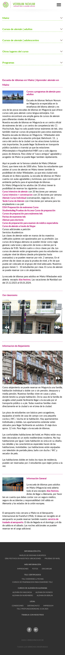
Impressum (48, 606)
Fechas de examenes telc (14, 217)
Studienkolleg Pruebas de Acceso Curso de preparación (28, 211)
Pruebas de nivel (52, 558)
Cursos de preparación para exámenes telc (22, 214)
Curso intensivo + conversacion (17, 195)
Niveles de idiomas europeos (32, 555)
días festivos (25, 280)
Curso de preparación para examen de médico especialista (30, 223)
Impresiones (22, 569)
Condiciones (18, 606)
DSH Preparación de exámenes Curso (20, 207)
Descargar (47, 569)
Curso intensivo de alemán (15, 192)
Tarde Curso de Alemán (13, 201)
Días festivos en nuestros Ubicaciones (23, 558)
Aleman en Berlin (45, 595)
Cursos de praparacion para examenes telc (32, 582)
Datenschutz (33, 606)
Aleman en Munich (44, 592)
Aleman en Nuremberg (22, 595)
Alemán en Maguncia (22, 592)
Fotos (35, 569)
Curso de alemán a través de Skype (18, 226)
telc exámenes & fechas (33, 579)
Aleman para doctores (13, 220)
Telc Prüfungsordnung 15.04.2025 (32, 609)
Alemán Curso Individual (14, 198)
